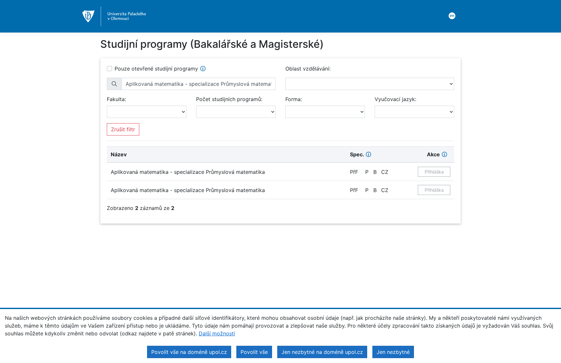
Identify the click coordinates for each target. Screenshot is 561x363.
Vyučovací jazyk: (395, 99)
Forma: (293, 99)
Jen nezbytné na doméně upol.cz (322, 352)
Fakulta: (116, 99)
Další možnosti (217, 333)
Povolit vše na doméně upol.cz (189, 352)
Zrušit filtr (123, 129)
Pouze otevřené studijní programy (156, 68)
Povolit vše (254, 352)
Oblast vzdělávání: (307, 68)
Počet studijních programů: (229, 99)
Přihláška (434, 172)
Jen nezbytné (393, 352)
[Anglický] (451, 15)
